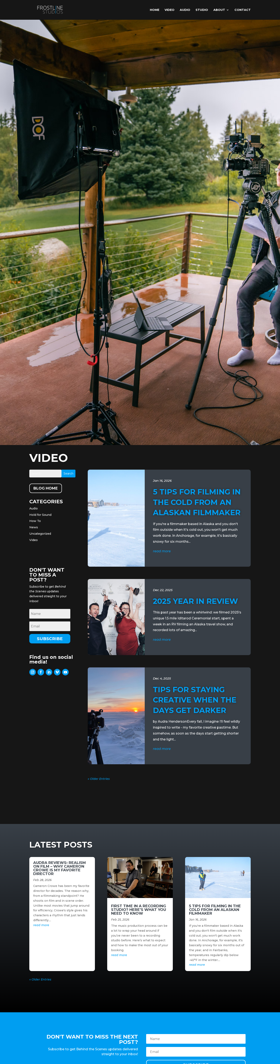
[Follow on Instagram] (32, 672)
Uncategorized (40, 533)
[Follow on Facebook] (41, 672)
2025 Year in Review (195, 601)
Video (169, 10)
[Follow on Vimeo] (57, 672)
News (33, 527)
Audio (185, 10)
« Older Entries (99, 779)
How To (35, 521)
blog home (45, 488)
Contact (242, 10)
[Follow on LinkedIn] (49, 672)
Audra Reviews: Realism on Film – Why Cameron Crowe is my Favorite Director (59, 868)
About (219, 10)
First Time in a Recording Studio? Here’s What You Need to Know (138, 910)
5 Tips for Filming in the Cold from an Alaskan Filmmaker (197, 502)
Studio (202, 10)
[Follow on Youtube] (65, 672)
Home (154, 10)
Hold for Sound (40, 515)
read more (162, 551)
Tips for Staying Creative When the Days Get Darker (194, 700)
